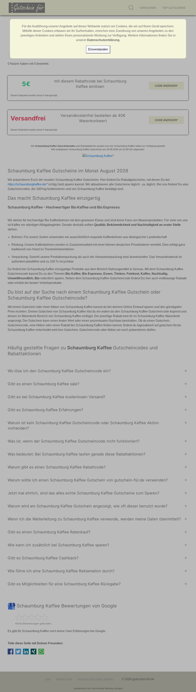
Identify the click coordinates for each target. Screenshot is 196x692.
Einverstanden (98, 49)
